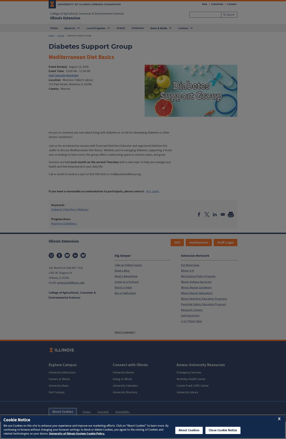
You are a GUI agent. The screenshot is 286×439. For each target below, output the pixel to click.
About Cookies (189, 430)
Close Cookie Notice (223, 430)
